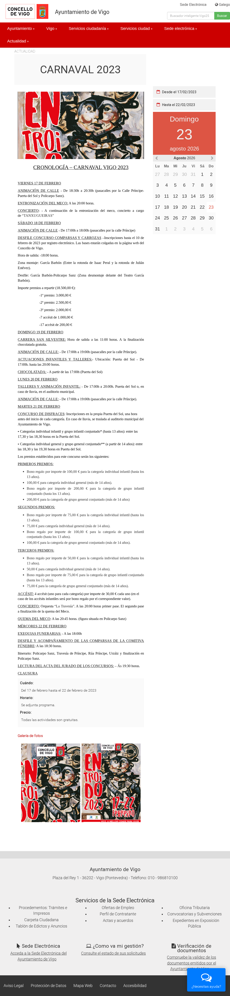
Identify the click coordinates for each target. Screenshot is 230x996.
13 (184, 196)
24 (157, 217)
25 (166, 217)
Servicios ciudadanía (89, 28)
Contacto (108, 985)
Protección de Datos (48, 985)
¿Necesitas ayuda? (206, 986)
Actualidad (18, 41)
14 (193, 196)
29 (202, 217)
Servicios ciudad (136, 28)
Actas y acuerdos (118, 920)
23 (211, 207)
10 (157, 196)
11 (166, 196)
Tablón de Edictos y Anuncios (41, 926)
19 (175, 207)
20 (184, 207)
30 (211, 217)
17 (157, 207)
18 (166, 207)
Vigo (51, 28)
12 (175, 196)
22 (202, 207)
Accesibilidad (134, 985)
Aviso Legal (14, 985)
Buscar (222, 16)
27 (184, 217)
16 (211, 196)
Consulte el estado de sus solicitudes (113, 953)
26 (175, 217)
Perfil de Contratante (118, 914)
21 (193, 207)
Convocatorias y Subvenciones (194, 914)
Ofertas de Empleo (118, 907)
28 (193, 217)
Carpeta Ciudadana (41, 920)
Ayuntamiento (21, 28)
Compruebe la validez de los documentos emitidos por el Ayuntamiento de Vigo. (191, 963)
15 (202, 196)
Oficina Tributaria (194, 907)
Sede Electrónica (193, 4)
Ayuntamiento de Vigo (82, 12)
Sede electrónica (180, 28)
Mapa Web (83, 985)
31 (157, 228)
